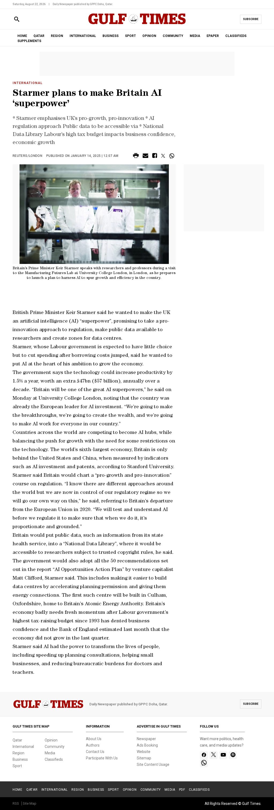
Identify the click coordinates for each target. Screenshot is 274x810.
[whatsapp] (204, 763)
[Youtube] (223, 755)
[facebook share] (154, 156)
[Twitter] (214, 755)
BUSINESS (110, 36)
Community (54, 746)
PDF (182, 790)
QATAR (38, 36)
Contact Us (95, 752)
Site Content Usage (153, 764)
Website (143, 752)
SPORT (130, 36)
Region (18, 753)
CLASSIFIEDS (235, 36)
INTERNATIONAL (83, 36)
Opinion (51, 740)
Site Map (29, 803)
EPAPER (213, 36)
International (27, 83)
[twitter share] (163, 155)
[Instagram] (232, 755)
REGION (57, 36)
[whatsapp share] (172, 155)
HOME (22, 36)
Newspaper (146, 739)
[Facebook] (204, 755)
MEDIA (195, 36)
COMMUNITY (173, 36)
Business (20, 759)
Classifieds (54, 759)
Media (50, 753)
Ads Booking (147, 745)
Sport (17, 766)
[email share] (145, 156)
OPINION (149, 36)
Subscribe (250, 19)
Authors (93, 745)
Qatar (17, 740)
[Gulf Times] (137, 24)
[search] (17, 19)
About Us (93, 739)
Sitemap (144, 758)
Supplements (29, 41)
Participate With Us (102, 758)
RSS (16, 803)
